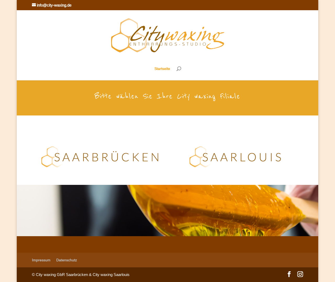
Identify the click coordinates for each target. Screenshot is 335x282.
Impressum (41, 260)
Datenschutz (66, 260)
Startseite (162, 69)
